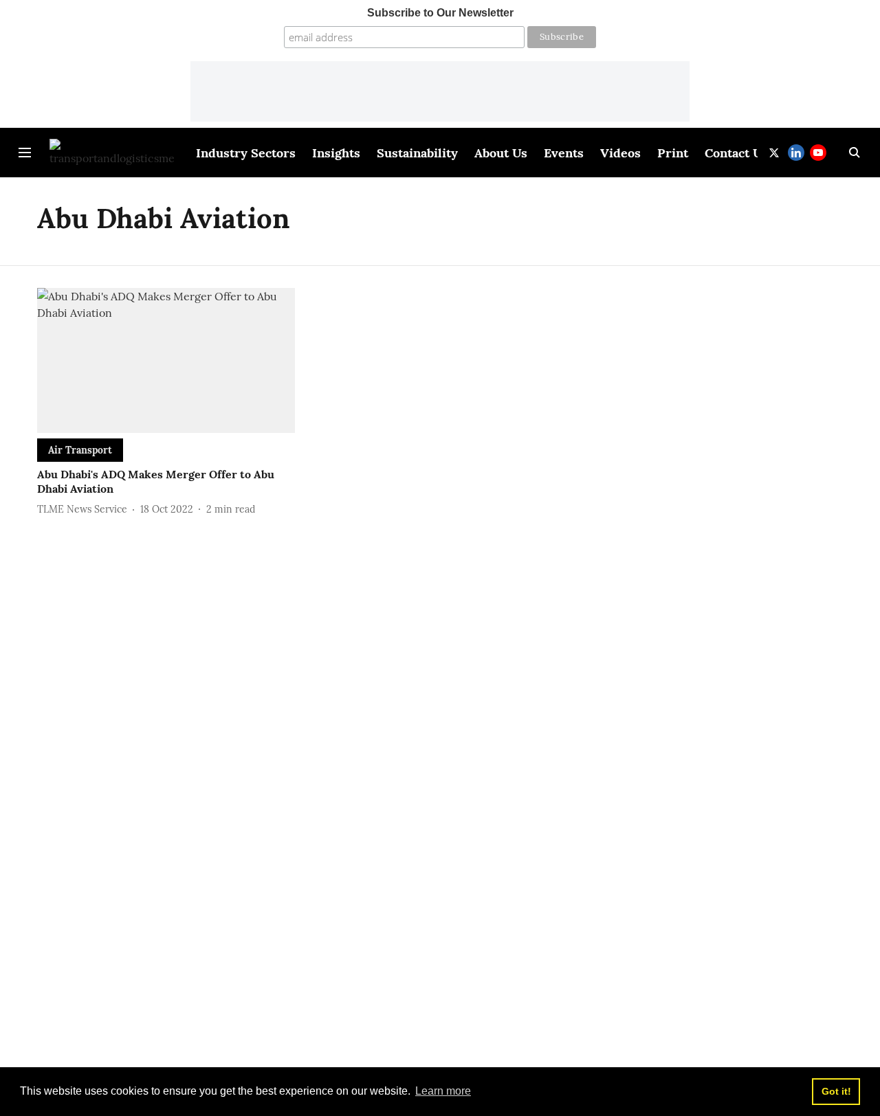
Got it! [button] (836, 1091)
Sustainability (417, 153)
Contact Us (736, 153)
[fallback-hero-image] (166, 360)
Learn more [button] (443, 1091)
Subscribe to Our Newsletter (440, 13)
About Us (500, 153)
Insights (336, 153)
